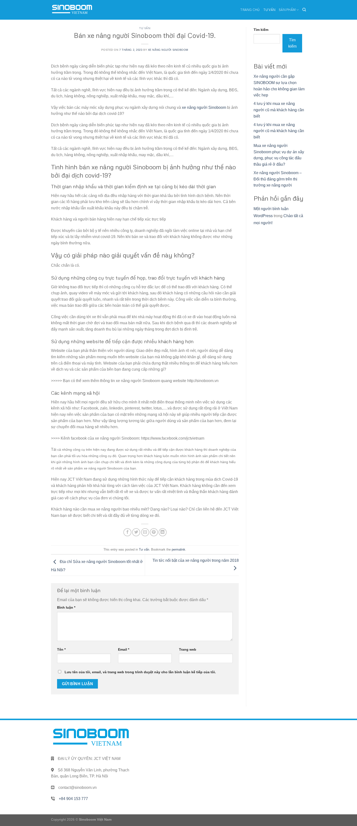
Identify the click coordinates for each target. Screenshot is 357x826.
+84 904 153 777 (73, 799)
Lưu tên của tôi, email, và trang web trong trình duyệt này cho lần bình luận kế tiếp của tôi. (140, 672)
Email (123, 649)
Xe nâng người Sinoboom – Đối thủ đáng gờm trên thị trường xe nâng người (278, 179)
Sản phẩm (287, 10)
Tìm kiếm (261, 30)
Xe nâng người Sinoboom (168, 49)
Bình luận (66, 607)
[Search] (304, 9)
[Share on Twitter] (136, 532)
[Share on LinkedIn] (163, 532)
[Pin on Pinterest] (154, 532)
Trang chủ (250, 10)
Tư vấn (269, 10)
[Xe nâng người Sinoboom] (72, 10)
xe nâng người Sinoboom (204, 107)
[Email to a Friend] (145, 532)
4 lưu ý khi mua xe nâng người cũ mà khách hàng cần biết (279, 110)
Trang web (187, 649)
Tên (61, 649)
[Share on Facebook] (127, 532)
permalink (178, 549)
